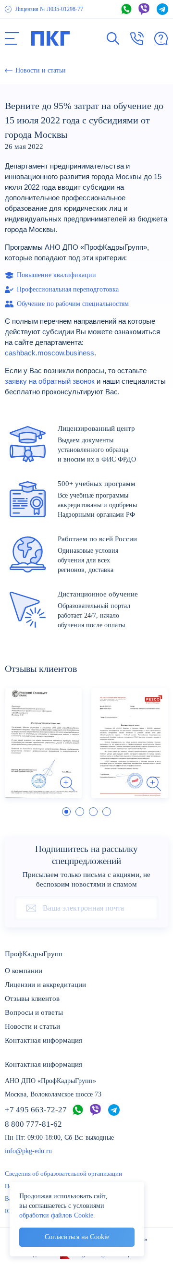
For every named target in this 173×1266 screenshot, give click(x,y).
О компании (23, 970)
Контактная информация (43, 1040)
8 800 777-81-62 (33, 1124)
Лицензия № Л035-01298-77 (49, 9)
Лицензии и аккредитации (45, 984)
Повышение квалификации (56, 275)
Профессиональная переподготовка (68, 289)
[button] (12, 38)
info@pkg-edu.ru (28, 1151)
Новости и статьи (32, 1026)
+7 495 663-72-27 (36, 1109)
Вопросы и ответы (34, 1012)
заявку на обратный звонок (50, 381)
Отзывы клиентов (32, 998)
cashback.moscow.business (49, 353)
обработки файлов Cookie (56, 1215)
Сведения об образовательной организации (63, 1173)
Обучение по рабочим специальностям (73, 303)
